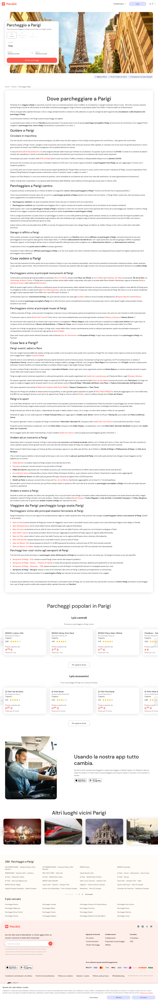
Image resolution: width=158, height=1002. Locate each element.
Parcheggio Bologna (49, 916)
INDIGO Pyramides (123, 867)
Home (7, 87)
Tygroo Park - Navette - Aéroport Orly (55, 885)
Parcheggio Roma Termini (14, 912)
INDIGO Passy (85, 867)
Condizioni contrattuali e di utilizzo (18, 976)
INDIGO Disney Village (12, 885)
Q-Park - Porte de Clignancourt (16, 881)
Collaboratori (110, 938)
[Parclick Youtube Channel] (151, 926)
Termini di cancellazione (45, 976)
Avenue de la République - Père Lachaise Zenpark (59, 888)
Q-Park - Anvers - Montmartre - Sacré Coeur (133, 873)
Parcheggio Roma (123, 908)
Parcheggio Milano (48, 908)
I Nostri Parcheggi (93, 945)
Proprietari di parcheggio (115, 941)
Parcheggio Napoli (86, 912)
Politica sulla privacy (101, 976)
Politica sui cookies (65, 976)
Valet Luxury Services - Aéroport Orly (93, 881)
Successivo (89, 894)
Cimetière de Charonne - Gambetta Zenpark (133, 888)
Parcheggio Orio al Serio (125, 904)
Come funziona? (92, 941)
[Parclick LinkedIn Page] (142, 926)
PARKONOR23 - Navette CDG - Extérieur (19, 873)
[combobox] (34, 46)
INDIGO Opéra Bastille (50, 881)
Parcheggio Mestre (11, 904)
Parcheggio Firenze (49, 912)
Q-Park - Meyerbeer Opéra (14, 877)
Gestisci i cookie (82, 976)
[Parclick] (9, 4)
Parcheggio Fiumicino (87, 908)
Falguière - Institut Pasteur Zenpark (92, 885)
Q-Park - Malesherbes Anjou (52, 877)
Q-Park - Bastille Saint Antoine (90, 877)
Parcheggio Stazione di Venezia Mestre (93, 904)
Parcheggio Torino (123, 916)
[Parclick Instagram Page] (138, 926)
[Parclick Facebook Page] (147, 926)
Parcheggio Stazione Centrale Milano (92, 916)
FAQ (131, 941)
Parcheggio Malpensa (12, 908)
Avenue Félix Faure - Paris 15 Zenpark (130, 885)
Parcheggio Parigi (25, 87)
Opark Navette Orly (87, 873)
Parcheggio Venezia (49, 904)
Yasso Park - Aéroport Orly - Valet (129, 881)
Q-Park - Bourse (123, 877)
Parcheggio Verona (11, 916)
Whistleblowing (118, 976)
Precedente (69, 894)
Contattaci (134, 938)
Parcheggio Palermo (124, 912)
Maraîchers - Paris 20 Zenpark (90, 888)
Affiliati (108, 945)
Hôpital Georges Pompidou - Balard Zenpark (20, 888)
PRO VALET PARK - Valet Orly (52, 873)
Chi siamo (90, 938)
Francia (13, 87)
